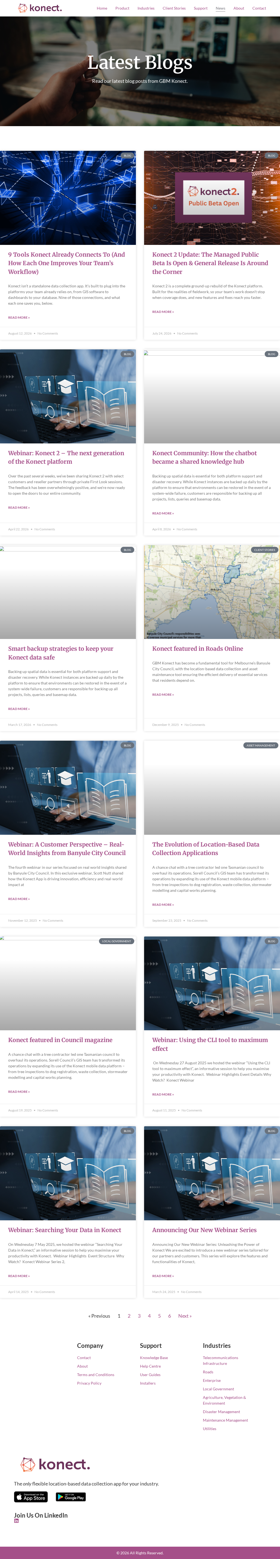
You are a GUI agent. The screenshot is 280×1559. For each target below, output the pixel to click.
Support (201, 8)
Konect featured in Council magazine (60, 1040)
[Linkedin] (16, 1520)
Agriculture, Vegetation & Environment (224, 1400)
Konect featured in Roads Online (197, 648)
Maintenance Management (225, 1420)
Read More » (19, 317)
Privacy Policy (89, 1383)
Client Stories (174, 8)
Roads (208, 1372)
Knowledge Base (154, 1357)
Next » (185, 1316)
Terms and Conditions (95, 1374)
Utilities (209, 1428)
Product (122, 8)
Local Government (218, 1389)
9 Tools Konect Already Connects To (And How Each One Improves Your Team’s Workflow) (66, 263)
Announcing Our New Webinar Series (204, 1230)
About (239, 8)
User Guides (150, 1374)
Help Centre (150, 1366)
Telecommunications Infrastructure (220, 1360)
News (220, 8)
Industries (146, 8)
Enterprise (212, 1380)
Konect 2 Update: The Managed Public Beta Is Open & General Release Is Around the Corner (210, 263)
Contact (259, 8)
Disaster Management (221, 1411)
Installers (148, 1383)
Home (102, 8)
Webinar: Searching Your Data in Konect (64, 1230)
